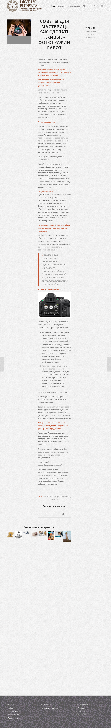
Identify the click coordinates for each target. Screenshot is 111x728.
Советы (54, 499)
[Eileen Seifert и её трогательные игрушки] (2, 364)
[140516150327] (19, 31)
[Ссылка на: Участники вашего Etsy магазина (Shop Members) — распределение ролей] (43, 533)
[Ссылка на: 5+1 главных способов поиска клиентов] (26, 532)
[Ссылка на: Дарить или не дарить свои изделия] (34, 533)
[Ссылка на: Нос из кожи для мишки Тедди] (10, 534)
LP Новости (89, 34)
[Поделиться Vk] (63, 513)
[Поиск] (84, 6)
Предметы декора (15, 718)
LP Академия (90, 31)
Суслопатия (90, 37)
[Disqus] (42, 584)
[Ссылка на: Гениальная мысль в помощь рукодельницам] (18, 535)
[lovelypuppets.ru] (24, 6)
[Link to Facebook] (94, 6)
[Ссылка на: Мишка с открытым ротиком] (51, 535)
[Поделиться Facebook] (46, 513)
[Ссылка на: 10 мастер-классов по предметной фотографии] (59, 534)
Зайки (10, 708)
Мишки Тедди (13, 711)
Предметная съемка (62, 497)
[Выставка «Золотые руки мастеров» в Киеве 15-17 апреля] (109, 364)
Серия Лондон (14, 715)
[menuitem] (53, 6)
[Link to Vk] (98, 6)
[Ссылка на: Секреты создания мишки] (67, 536)
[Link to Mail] (102, 6)
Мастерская (48, 497)
